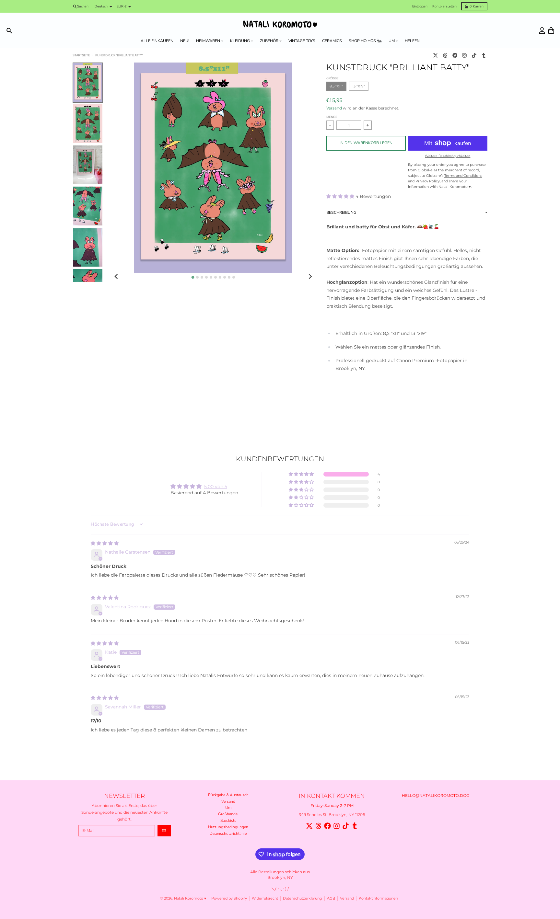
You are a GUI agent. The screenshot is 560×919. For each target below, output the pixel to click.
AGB (331, 898)
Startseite (81, 55)
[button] (341, 196)
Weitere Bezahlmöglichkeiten (447, 156)
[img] (105, 543)
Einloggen (419, 6)
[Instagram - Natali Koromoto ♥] (464, 55)
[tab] (192, 277)
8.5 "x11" (336, 86)
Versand (334, 108)
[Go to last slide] (116, 277)
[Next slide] (310, 277)
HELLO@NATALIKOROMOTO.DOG (435, 795)
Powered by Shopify (229, 898)
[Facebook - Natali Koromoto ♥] (455, 55)
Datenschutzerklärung (302, 898)
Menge (331, 117)
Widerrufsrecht (265, 898)
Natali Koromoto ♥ (190, 898)
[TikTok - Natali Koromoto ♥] (474, 55)
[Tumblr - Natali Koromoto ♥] (483, 55)
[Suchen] (9, 30)
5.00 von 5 (215, 486)
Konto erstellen (444, 6)
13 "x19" (358, 86)
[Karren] (551, 30)
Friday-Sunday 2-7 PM (332, 805)
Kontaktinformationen (378, 898)
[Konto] (542, 30)
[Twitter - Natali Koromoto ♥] (435, 55)
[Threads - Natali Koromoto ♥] (445, 55)
